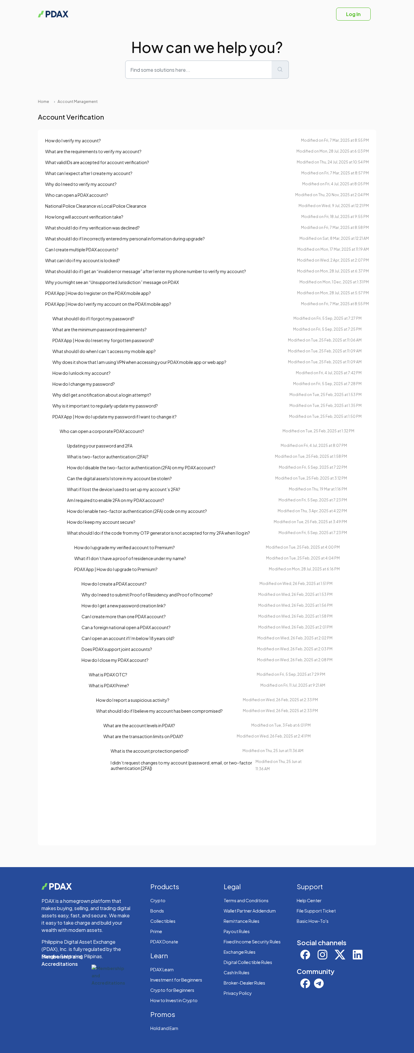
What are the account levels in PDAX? (139, 725)
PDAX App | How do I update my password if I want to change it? (114, 416)
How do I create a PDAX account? (114, 583)
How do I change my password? (83, 384)
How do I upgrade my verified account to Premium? (124, 547)
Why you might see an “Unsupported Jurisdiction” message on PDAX (112, 282)
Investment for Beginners (176, 979)
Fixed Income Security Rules (252, 941)
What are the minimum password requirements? (99, 329)
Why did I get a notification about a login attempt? (101, 395)
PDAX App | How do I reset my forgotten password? (103, 340)
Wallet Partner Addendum (250, 910)
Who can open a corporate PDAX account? (102, 431)
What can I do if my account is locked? (82, 260)
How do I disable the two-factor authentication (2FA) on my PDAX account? (141, 467)
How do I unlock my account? (81, 373)
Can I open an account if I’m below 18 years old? (128, 638)
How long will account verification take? (84, 217)
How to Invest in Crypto (174, 1000)
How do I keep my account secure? (101, 522)
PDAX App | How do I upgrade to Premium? (116, 569)
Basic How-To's (313, 921)
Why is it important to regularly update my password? (105, 405)
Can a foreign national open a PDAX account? (126, 627)
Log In (353, 14)
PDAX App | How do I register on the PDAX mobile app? (98, 293)
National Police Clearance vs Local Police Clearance (95, 206)
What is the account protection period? (150, 751)
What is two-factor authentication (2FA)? (108, 456)
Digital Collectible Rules (248, 962)
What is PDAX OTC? (108, 674)
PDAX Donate (164, 941)
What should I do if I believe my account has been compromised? (159, 711)
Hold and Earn (164, 1028)
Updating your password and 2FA (99, 445)
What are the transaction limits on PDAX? (143, 736)
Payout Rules (237, 931)
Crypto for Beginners (172, 990)
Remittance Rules (241, 921)
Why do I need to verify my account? (81, 184)
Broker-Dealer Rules (244, 982)
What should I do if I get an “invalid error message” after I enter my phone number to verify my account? (145, 271)
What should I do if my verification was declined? (92, 227)
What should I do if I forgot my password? (93, 318)
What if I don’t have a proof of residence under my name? (130, 558)
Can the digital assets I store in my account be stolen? (119, 478)
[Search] (280, 70)
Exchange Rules (239, 952)
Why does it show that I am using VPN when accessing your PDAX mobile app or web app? (139, 362)
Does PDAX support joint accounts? (117, 649)
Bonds (157, 910)
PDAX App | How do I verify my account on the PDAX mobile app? (108, 304)
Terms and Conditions (246, 900)
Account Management (78, 101)
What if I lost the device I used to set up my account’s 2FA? (123, 489)
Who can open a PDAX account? (76, 195)
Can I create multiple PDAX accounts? (82, 249)
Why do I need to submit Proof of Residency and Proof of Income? (147, 594)
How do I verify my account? (73, 140)
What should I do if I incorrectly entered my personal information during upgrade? (125, 238)
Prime (156, 931)
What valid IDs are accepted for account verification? (97, 162)
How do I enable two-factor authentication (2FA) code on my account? (137, 511)
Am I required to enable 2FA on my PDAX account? (115, 500)
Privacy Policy (238, 993)
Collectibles (162, 921)
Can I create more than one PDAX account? (124, 616)
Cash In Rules (236, 972)
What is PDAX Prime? (109, 685)
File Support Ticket (316, 910)
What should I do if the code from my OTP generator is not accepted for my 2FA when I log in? (158, 533)
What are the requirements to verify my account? (93, 151)
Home (43, 101)
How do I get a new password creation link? (124, 605)
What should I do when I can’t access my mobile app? (104, 351)
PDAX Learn (162, 969)
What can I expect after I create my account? (88, 173)
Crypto (157, 900)
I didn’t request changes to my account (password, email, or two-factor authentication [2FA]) (181, 765)
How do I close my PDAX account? (115, 660)
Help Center (309, 900)
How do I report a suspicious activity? (132, 700)
